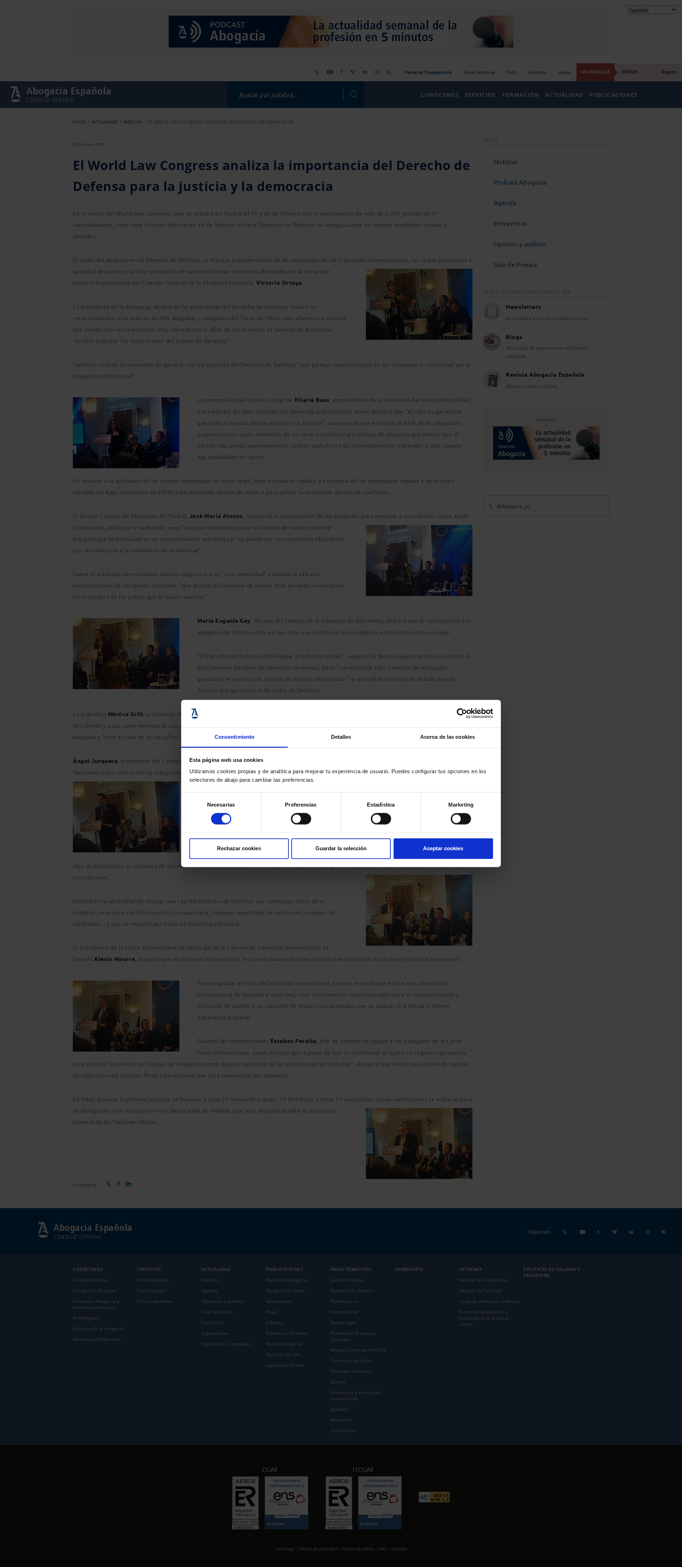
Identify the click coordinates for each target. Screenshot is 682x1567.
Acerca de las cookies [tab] (447, 737)
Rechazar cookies (239, 848)
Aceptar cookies (443, 848)
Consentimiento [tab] (234, 737)
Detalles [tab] (341, 737)
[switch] (301, 819)
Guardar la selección (341, 848)
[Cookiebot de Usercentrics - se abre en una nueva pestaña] (462, 713)
